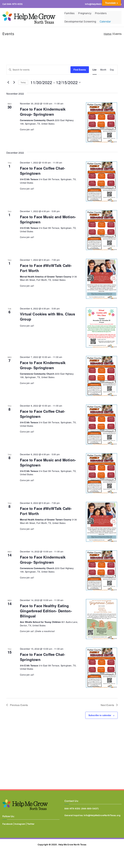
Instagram (20, 824)
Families (69, 13)
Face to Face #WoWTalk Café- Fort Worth (46, 268)
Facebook (7, 824)
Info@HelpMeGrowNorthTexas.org (102, 815)
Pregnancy (84, 13)
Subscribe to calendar (99, 715)
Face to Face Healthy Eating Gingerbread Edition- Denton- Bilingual (46, 610)
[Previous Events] (8, 82)
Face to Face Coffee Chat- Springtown (42, 171)
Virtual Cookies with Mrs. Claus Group (47, 316)
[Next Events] (14, 82)
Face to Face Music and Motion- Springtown (48, 219)
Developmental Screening (80, 21)
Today (23, 82)
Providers (101, 13)
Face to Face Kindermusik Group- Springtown (42, 111)
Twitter (30, 824)
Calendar (105, 21)
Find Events (79, 69)
